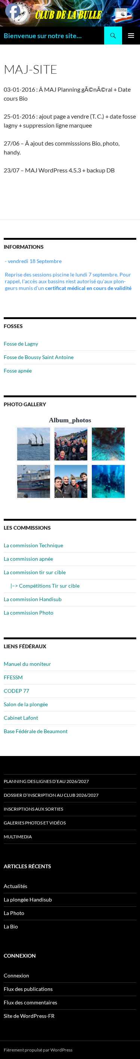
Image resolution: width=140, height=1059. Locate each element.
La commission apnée (28, 558)
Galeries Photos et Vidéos (35, 823)
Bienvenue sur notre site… (43, 35)
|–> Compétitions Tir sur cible (45, 585)
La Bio (11, 926)
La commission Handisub (33, 599)
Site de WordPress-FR (29, 1016)
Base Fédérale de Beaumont (36, 731)
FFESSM (13, 677)
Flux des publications (28, 989)
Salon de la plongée (26, 704)
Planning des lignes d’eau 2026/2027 (46, 781)
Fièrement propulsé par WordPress (38, 1050)
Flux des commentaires (30, 1002)
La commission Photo (28, 612)
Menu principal (131, 36)
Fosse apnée (18, 370)
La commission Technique (33, 545)
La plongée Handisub (28, 899)
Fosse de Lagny (21, 343)
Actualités (15, 886)
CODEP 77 (16, 691)
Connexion (16, 975)
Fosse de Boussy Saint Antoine (39, 357)
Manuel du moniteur (27, 664)
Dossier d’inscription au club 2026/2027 (51, 795)
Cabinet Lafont (21, 717)
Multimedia (18, 836)
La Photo (14, 913)
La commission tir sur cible (35, 572)
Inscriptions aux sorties (33, 809)
